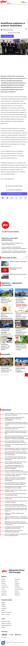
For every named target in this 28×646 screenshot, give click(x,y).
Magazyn (3, 604)
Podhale (17, 585)
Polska (3, 610)
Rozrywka (5, 354)
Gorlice (3, 589)
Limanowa (4, 591)
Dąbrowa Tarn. (5, 587)
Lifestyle (3, 606)
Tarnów (17, 591)
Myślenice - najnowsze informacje (11, 284)
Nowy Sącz (17, 579)
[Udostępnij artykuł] (25, 28)
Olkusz (16, 581)
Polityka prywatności (6, 625)
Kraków (3, 579)
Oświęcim (17, 583)
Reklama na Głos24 (6, 623)
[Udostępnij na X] (16, 198)
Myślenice (3, 595)
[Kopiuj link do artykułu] (21, 198)
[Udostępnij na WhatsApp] (12, 198)
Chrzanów (3, 585)
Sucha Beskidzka (19, 589)
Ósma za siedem (5, 614)
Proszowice (17, 587)
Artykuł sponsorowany (8, 29)
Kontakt (3, 627)
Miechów (3, 593)
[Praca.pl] (4, 634)
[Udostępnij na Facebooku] (3, 198)
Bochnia (3, 581)
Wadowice (17, 593)
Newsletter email (5, 621)
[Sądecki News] (11, 634)
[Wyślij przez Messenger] (7, 198)
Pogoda (3, 602)
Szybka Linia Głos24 (6, 612)
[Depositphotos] (18, 634)
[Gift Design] (4, 637)
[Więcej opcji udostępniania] (25, 198)
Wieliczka (17, 595)
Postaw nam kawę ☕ (7, 36)
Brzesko (3, 583)
